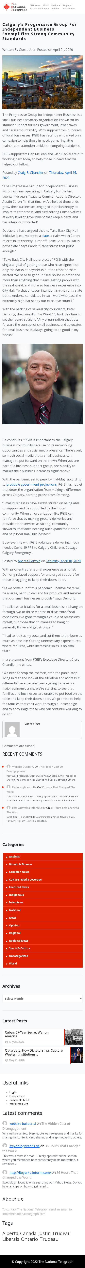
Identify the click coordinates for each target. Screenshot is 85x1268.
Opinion (55, 8)
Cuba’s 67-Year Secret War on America (27, 1034)
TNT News (35, 5)
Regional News (18, 940)
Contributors (69, 8)
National (55, 5)
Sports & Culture (19, 948)
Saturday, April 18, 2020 (63, 561)
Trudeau (49, 1239)
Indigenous (16, 895)
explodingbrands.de (24, 787)
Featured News (19, 887)
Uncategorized (18, 956)
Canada (28, 1233)
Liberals (10, 1239)
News (12, 917)
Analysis (14, 856)
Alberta (10, 1233)
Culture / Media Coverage (25, 879)
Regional (67, 5)
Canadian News (19, 872)
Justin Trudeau (54, 1233)
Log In (13, 1092)
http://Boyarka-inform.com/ (29, 808)
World (46, 5)
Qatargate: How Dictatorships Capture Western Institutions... (34, 1052)
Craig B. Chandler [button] (30, 172)
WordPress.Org (18, 1104)
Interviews (16, 902)
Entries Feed (17, 1096)
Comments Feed (19, 1100)
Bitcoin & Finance (39, 8)
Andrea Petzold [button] (29, 561)
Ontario (29, 1239)
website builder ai (23, 766)
